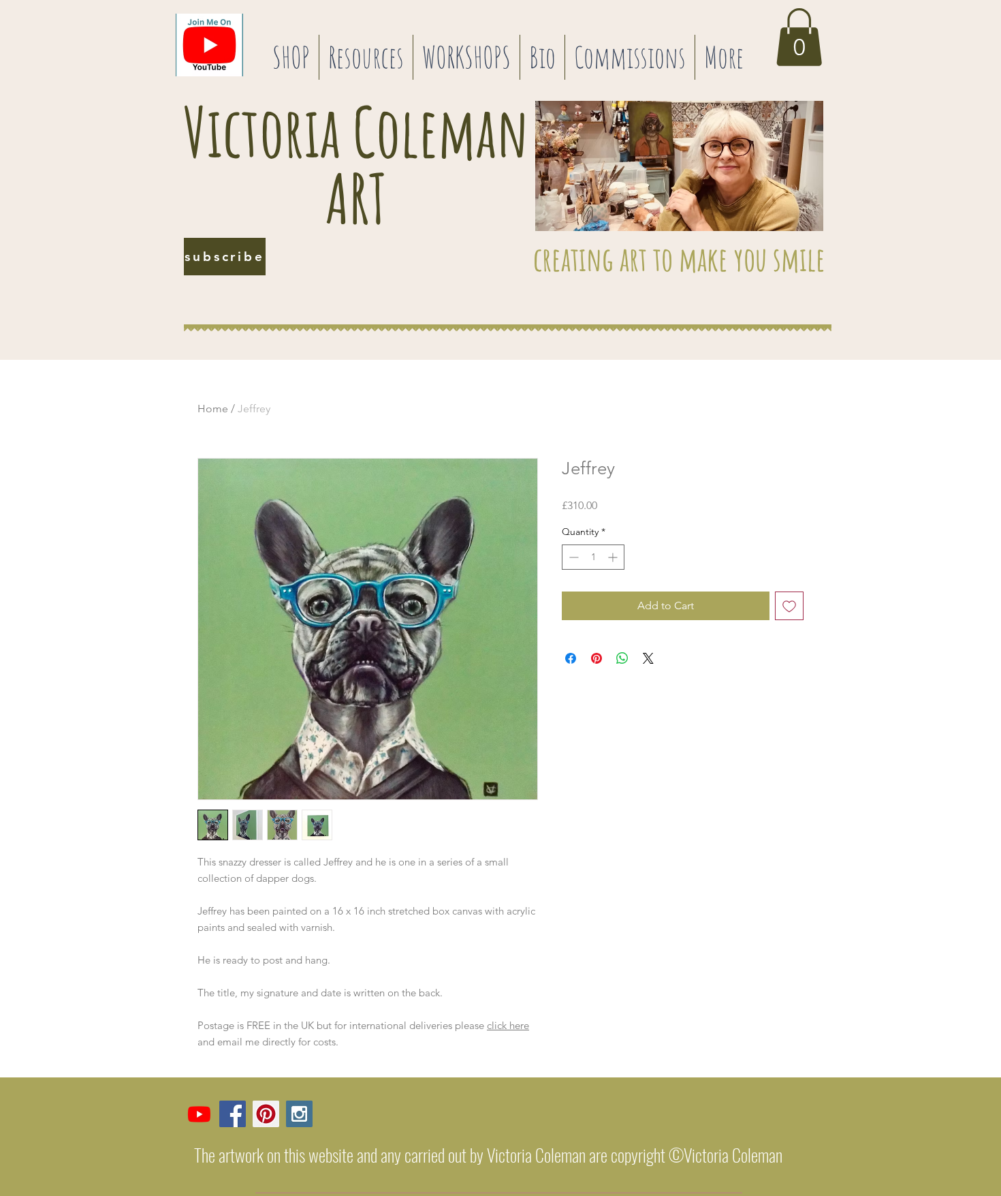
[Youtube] (199, 1114)
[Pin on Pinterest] (596, 658)
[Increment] (613, 557)
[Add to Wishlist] (789, 606)
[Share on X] (648, 658)
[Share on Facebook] (570, 658)
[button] (291, 57)
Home (212, 408)
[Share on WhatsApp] (622, 658)
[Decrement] (572, 557)
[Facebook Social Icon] (232, 1114)
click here (508, 1025)
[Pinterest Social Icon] (266, 1114)
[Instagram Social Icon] (299, 1114)
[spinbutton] (593, 557)
